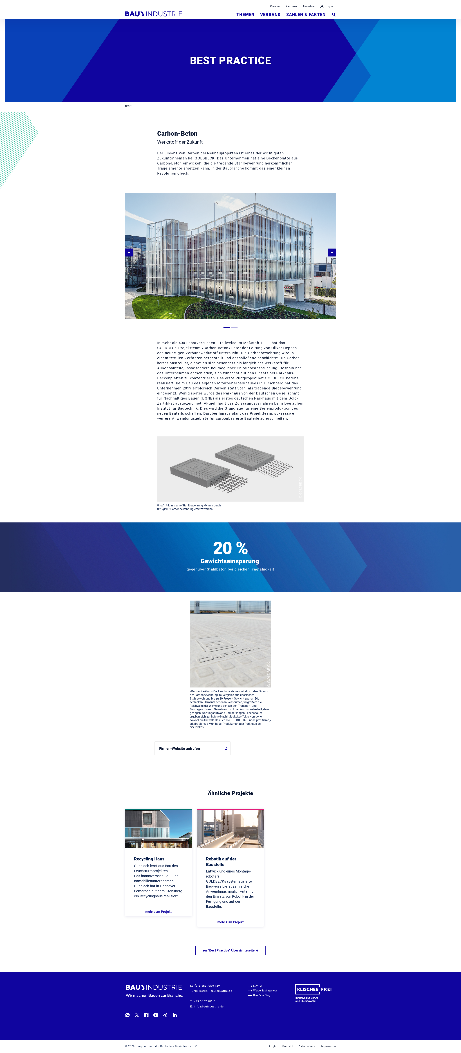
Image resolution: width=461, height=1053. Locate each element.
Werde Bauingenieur (265, 990)
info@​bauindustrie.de (209, 1006)
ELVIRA (257, 985)
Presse (275, 6)
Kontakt (287, 1046)
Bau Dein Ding (261, 995)
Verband (270, 14)
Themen (245, 14)
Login (329, 6)
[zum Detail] (158, 828)
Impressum (328, 1046)
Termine (309, 6)
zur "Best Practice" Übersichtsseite (229, 950)
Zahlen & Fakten (306, 14)
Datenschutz (307, 1046)
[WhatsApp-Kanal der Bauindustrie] (127, 1015)
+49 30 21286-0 (204, 1001)
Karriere (291, 6)
